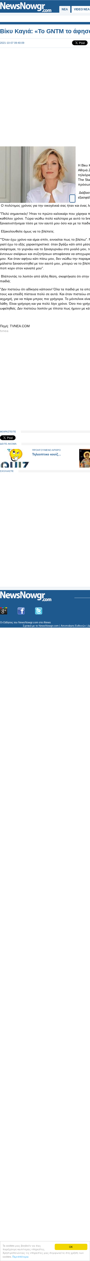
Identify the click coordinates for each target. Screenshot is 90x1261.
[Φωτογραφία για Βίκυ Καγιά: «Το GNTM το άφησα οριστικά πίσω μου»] (72, 196)
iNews (47, 622)
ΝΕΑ (65, 9)
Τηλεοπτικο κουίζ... (46, 454)
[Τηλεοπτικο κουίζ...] (15, 466)
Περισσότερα (20, 1256)
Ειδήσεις (8, 622)
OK (71, 1247)
